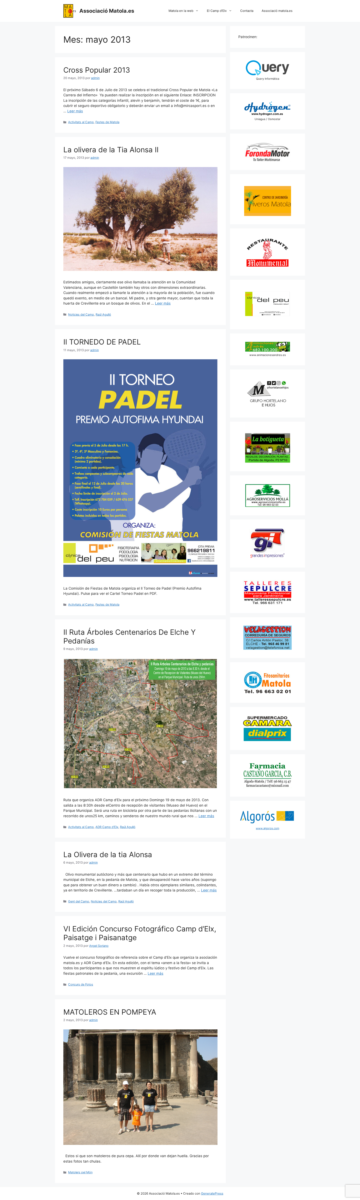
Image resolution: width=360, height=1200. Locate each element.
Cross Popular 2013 (96, 70)
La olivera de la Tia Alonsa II (111, 149)
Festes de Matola (107, 122)
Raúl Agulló (103, 314)
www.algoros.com (267, 828)
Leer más (75, 111)
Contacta (246, 11)
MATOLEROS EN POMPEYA (109, 1012)
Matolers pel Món (80, 1172)
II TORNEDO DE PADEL (102, 341)
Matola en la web (181, 11)
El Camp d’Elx (217, 11)
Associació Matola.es (106, 11)
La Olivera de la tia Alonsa (107, 854)
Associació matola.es (277, 11)
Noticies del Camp (81, 314)
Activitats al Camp (81, 122)
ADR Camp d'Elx (106, 827)
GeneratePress (212, 1193)
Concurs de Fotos (80, 984)
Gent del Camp (78, 901)
